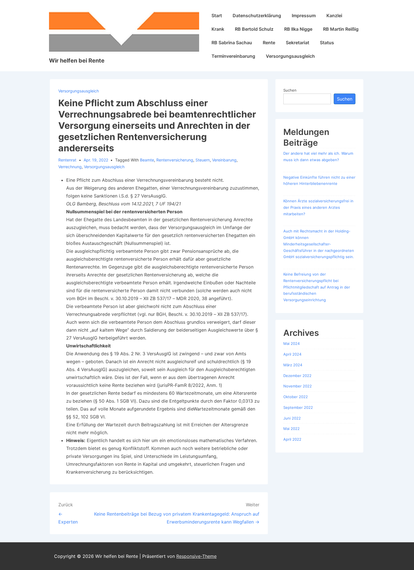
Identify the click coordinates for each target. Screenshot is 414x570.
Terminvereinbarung (233, 56)
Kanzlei (334, 15)
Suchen (290, 90)
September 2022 (298, 407)
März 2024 (292, 365)
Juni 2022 (292, 418)
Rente (269, 42)
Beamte (147, 160)
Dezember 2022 (297, 375)
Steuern (202, 160)
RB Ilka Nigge (298, 29)
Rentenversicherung (174, 160)
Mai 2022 (291, 428)
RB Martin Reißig (341, 29)
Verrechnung (70, 166)
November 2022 (297, 386)
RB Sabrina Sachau (232, 42)
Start (217, 15)
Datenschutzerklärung (257, 15)
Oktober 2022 (295, 396)
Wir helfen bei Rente (76, 60)
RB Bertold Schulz (254, 29)
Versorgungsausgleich (290, 56)
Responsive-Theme (196, 556)
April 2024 (292, 354)
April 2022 (292, 439)
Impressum (304, 15)
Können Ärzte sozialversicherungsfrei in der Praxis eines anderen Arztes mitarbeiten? (318, 207)
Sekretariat (297, 42)
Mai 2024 (291, 343)
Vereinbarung (224, 160)
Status (327, 42)
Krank (218, 29)
